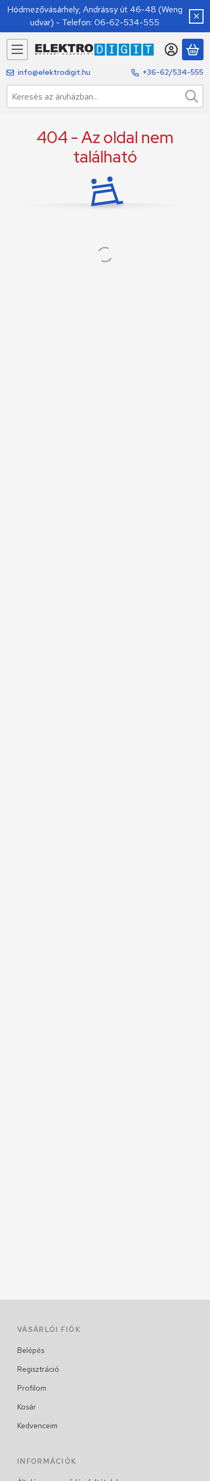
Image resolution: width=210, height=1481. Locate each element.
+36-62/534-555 (173, 72)
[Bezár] (196, 16)
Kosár (26, 1407)
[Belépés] (171, 49)
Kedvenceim (37, 1425)
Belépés (30, 1350)
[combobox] (105, 96)
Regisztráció (38, 1369)
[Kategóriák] (17, 49)
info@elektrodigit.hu (54, 72)
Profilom (31, 1388)
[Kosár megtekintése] (193, 49)
